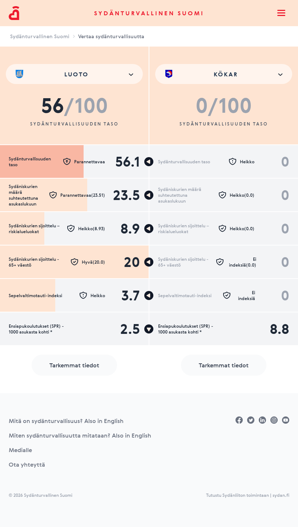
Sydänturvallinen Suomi (149, 13)
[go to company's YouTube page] (285, 420)
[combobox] (74, 74)
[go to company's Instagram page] (274, 420)
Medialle (20, 450)
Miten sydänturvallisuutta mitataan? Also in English (80, 435)
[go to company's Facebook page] (239, 420)
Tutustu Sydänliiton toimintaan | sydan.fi (247, 495)
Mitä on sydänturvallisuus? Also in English (66, 421)
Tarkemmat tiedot (74, 365)
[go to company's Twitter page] (250, 420)
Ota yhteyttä (27, 464)
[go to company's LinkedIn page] (262, 420)
